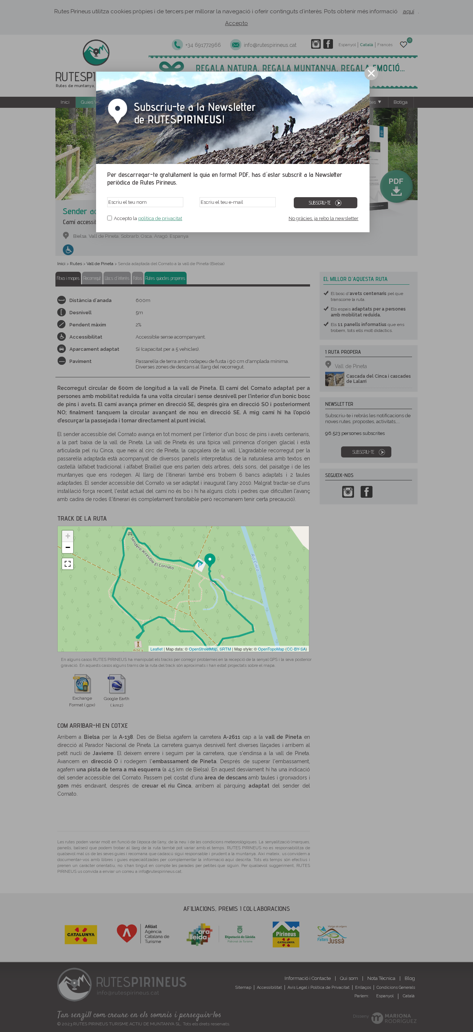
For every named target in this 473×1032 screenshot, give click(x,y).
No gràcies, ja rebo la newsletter (323, 218)
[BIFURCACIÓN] (173, 613)
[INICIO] (209, 560)
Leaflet (156, 649)
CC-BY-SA (296, 649)
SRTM (225, 649)
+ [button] (67, 536)
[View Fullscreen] (67, 563)
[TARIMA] (138, 628)
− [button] (67, 547)
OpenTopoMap (271, 649)
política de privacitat (160, 218)
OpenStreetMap (203, 649)
